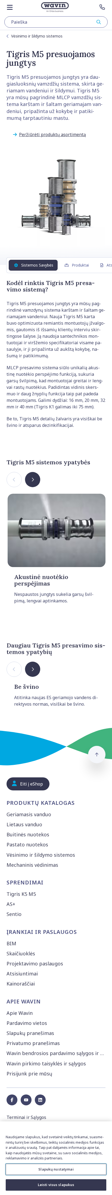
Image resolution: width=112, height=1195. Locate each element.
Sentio (14, 914)
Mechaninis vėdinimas (32, 865)
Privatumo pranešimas (33, 1043)
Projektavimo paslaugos (35, 963)
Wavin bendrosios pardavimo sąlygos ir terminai (57, 1053)
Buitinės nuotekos (28, 834)
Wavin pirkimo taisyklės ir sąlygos (46, 1063)
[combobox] (56, 22)
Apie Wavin (20, 1013)
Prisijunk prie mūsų (29, 1073)
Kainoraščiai (21, 983)
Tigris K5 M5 (21, 894)
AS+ (11, 904)
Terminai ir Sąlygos (26, 1117)
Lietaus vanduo (24, 824)
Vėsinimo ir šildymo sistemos (37, 36)
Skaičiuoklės (21, 953)
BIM (11, 943)
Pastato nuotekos (27, 844)
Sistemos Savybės (37, 265)
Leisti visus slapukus (56, 1184)
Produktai (80, 265)
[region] (56, 1158)
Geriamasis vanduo (29, 814)
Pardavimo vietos (27, 1023)
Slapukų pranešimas (30, 1033)
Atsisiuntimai (22, 973)
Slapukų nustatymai (55, 1169)
